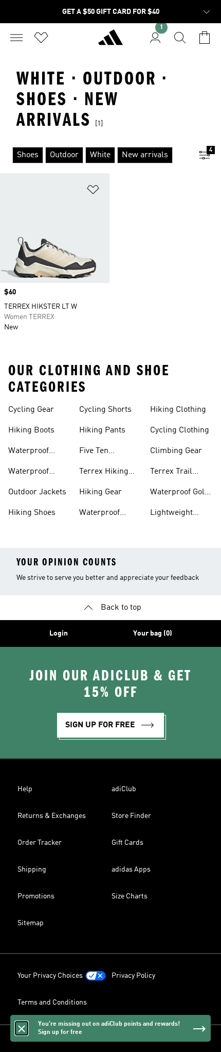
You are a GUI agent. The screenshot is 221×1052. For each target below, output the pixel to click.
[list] (94, 155)
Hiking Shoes (32, 513)
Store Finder (131, 816)
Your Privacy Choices (50, 975)
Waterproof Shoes (28, 452)
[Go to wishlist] (41, 37)
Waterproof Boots (99, 514)
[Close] (21, 1028)
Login (58, 633)
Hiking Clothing (178, 410)
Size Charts (130, 896)
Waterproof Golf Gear (178, 493)
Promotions (35, 896)
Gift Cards (127, 842)
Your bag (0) (152, 633)
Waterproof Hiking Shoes (32, 472)
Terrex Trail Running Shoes (177, 472)
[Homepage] (110, 41)
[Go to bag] (204, 37)
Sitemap (30, 923)
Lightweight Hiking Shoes (173, 514)
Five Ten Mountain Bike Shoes (105, 452)
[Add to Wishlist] (93, 191)
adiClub (124, 789)
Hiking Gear (100, 492)
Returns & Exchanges (51, 816)
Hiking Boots (31, 430)
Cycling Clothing (179, 430)
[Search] (180, 37)
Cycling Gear (31, 410)
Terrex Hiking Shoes (103, 472)
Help (24, 789)
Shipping (31, 869)
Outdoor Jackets (37, 492)
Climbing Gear (176, 451)
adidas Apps (131, 869)
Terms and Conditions (52, 1002)
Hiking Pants (102, 430)
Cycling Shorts (105, 410)
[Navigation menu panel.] (16, 37)
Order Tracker (39, 842)
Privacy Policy (133, 975)
